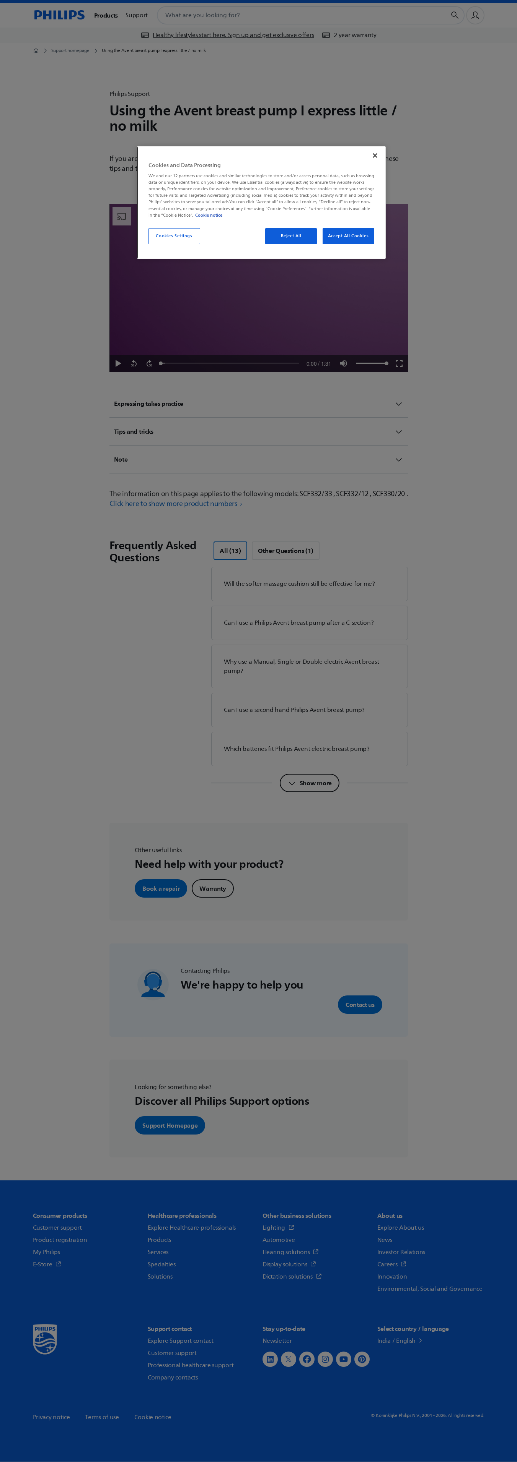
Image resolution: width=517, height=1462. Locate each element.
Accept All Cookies (348, 236)
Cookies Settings (174, 236)
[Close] (375, 155)
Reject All (291, 236)
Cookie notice (208, 215)
